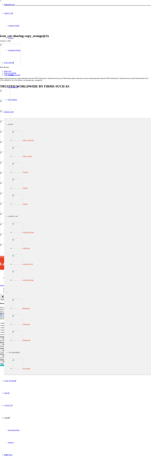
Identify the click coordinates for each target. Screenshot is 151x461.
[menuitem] (77, 32)
